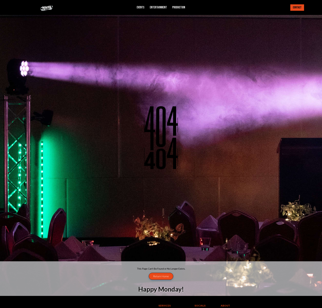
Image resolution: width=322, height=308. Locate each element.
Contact (297, 7)
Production (178, 7)
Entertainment (158, 7)
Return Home (161, 276)
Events (140, 7)
